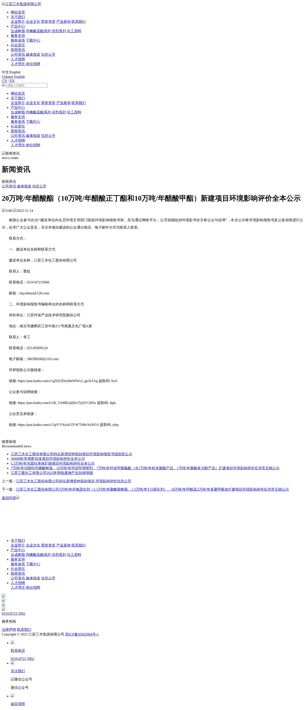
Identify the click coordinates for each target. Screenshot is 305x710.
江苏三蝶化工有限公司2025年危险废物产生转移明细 (52, 473)
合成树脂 (18, 31)
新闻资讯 (18, 50)
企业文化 (33, 21)
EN (12, 81)
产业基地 (63, 21)
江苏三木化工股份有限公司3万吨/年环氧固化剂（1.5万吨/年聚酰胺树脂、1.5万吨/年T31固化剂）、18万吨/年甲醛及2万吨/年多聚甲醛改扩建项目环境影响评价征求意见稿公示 (152, 489)
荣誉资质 (48, 21)
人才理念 (18, 64)
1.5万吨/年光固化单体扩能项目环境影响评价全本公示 (53, 463)
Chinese (7, 77)
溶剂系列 (59, 31)
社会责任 (18, 45)
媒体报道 (33, 54)
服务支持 (18, 36)
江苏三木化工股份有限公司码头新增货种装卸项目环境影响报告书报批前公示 (71, 454)
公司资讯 (18, 54)
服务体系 (18, 40)
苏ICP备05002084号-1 (82, 634)
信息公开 (48, 54)
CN (4, 81)
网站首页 (18, 12)
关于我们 (18, 17)
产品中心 (18, 26)
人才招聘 (18, 59)
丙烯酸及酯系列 (38, 31)
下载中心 (33, 40)
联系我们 (78, 21)
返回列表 (9, 498)
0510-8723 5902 (13, 613)
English (19, 77)
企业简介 (18, 21)
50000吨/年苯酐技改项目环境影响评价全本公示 (48, 459)
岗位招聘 (33, 64)
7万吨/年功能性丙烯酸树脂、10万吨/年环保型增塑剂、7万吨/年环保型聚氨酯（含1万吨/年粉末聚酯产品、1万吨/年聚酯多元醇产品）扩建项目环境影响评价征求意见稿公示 (145, 468)
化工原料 (74, 31)
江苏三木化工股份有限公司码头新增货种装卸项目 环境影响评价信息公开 (73, 481)
